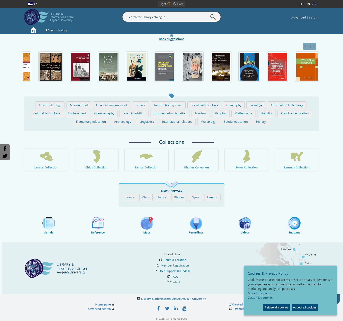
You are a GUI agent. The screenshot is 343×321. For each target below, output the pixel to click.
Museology (208, 122)
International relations (177, 122)
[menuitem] (33, 30)
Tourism (200, 113)
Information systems (168, 105)
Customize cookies (260, 298)
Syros (195, 197)
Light (163, 4)
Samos (162, 197)
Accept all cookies (305, 307)
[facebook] (158, 308)
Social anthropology (204, 105)
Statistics (267, 113)
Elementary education (91, 122)
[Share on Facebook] (5, 148)
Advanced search (99, 309)
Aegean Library (51, 17)
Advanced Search (304, 17)
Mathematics (243, 113)
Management (79, 105)
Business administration (170, 113)
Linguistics (147, 122)
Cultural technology (46, 113)
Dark (180, 4)
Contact (175, 282)
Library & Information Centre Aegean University (173, 299)
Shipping (220, 113)
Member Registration (175, 265)
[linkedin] (176, 308)
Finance (140, 105)
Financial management (111, 105)
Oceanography (104, 113)
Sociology (256, 105)
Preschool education (295, 113)
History (261, 122)
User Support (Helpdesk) (175, 271)
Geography (233, 105)
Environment (77, 113)
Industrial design (50, 105)
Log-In (305, 4)
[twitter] (167, 308)
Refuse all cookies (276, 307)
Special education (236, 122)
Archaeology (122, 122)
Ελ (35, 4)
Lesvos (130, 197)
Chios (146, 197)
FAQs (175, 276)
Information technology (287, 105)
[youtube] (185, 308)
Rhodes (179, 197)
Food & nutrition (134, 113)
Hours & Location (175, 260)
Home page (103, 304)
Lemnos (212, 197)
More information (260, 293)
